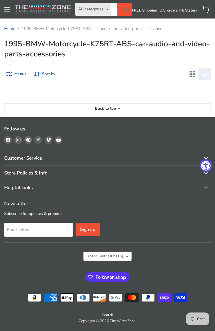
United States (105, 256)
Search (107, 315)
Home (9, 28)
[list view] (204, 74)
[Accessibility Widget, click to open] (206, 165)
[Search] (124, 9)
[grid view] (192, 74)
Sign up (87, 229)
